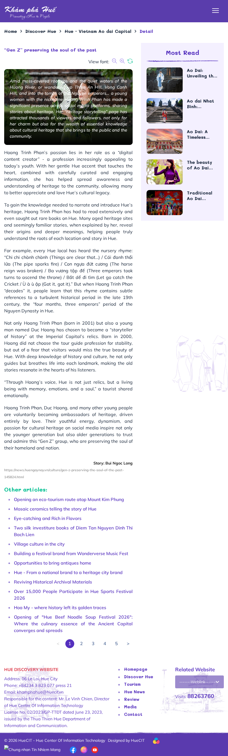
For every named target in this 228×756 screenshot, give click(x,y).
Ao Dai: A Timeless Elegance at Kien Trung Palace (200, 134)
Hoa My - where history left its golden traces (60, 607)
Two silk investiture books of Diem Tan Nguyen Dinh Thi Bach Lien (73, 531)
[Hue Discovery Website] (30, 13)
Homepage (135, 669)
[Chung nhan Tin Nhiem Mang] (32, 749)
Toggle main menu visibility (216, 10)
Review (131, 699)
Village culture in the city (39, 544)
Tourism (132, 684)
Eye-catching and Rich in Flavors (47, 518)
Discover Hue (138, 676)
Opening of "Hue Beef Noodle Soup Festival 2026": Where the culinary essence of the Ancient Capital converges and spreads (73, 623)
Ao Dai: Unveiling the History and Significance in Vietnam (201, 73)
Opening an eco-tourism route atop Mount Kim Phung (69, 499)
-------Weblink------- (198, 681)
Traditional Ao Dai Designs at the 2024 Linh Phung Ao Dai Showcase (202, 195)
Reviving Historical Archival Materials (53, 582)
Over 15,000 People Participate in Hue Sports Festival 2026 (73, 595)
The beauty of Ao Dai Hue (199, 165)
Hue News (134, 691)
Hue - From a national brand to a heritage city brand (68, 572)
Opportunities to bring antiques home (52, 563)
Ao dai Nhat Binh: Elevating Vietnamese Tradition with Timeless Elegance (202, 103)
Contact (133, 714)
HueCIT (138, 740)
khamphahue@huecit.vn (40, 692)
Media (130, 706)
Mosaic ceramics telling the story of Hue (55, 509)
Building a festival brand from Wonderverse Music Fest (71, 553)
